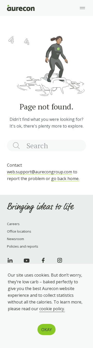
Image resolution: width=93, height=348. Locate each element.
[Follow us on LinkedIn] (10, 260)
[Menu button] (82, 8)
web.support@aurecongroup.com (39, 172)
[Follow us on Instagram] (60, 260)
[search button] (16, 145)
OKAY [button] (46, 329)
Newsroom (15, 238)
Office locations (19, 231)
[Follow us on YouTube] (27, 260)
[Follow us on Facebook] (43, 260)
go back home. (65, 178)
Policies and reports (22, 246)
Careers (13, 223)
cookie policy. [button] (52, 309)
